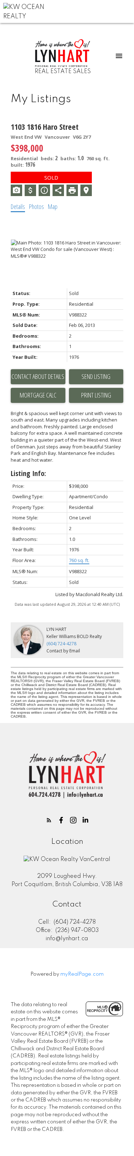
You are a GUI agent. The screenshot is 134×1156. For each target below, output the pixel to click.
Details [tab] (18, 206)
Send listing (95, 376)
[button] (49, 820)
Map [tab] (53, 206)
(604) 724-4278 (61, 644)
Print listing (96, 395)
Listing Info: (28, 473)
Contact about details (37, 376)
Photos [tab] (36, 206)
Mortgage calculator (38, 395)
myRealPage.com (82, 974)
